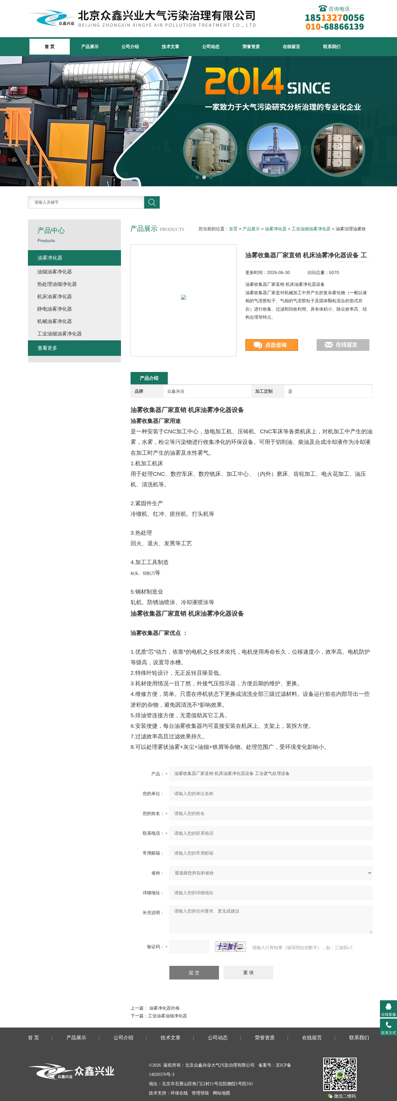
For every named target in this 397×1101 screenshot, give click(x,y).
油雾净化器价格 (164, 1008)
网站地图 (221, 1093)
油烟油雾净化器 (54, 271)
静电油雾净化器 (54, 309)
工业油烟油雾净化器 (311, 228)
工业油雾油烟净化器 (167, 1015)
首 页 (33, 1037)
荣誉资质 (251, 46)
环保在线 (179, 1093)
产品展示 (90, 46)
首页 (233, 228)
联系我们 (332, 46)
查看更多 (47, 348)
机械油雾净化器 (54, 321)
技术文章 (170, 46)
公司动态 (211, 46)
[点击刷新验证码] (230, 946)
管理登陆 (200, 1093)
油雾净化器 (276, 228)
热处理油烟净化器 (57, 284)
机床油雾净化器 (54, 296)
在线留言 (291, 46)
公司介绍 (130, 46)
